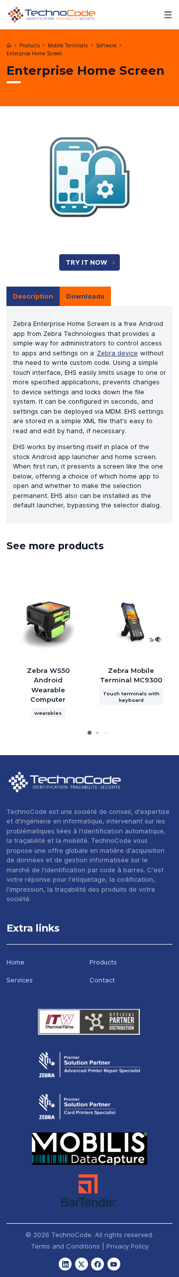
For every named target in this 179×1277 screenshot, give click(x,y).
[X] (81, 1264)
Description (33, 296)
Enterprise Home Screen (34, 53)
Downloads (85, 296)
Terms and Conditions (65, 1246)
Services (19, 980)
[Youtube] (113, 1264)
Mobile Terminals (68, 45)
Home (15, 962)
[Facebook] (97, 1264)
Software (106, 45)
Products (29, 45)
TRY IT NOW (86, 262)
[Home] (8, 45)
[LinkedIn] (65, 1264)
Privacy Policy (127, 1246)
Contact (102, 980)
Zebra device (117, 353)
